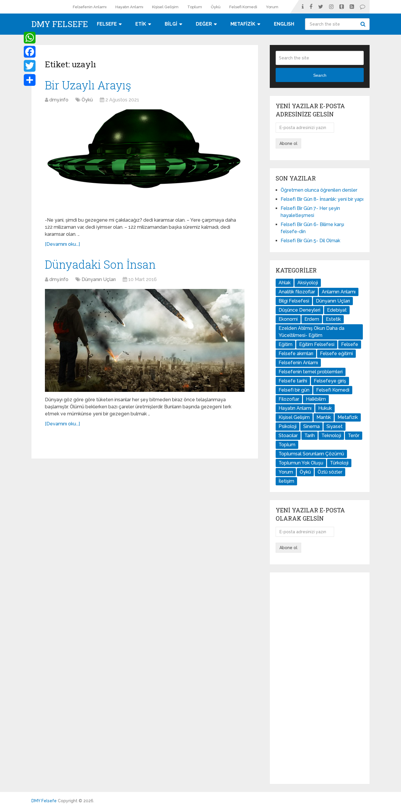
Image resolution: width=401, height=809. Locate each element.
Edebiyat (337, 310)
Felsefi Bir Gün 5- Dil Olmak (310, 240)
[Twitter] (30, 66)
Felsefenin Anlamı (90, 7)
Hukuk (325, 408)
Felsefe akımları (296, 353)
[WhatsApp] (30, 38)
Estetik (333, 319)
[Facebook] (30, 52)
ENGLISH (284, 24)
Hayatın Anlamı (129, 7)
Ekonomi (288, 319)
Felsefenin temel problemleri (311, 372)
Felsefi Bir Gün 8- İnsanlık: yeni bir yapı (322, 199)
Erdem (311, 319)
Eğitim (285, 344)
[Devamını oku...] (62, 244)
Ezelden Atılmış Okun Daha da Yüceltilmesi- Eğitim (311, 331)
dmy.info (58, 100)
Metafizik (348, 417)
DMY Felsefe (59, 24)
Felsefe (349, 344)
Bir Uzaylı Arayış (88, 85)
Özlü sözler (330, 472)
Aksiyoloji (307, 282)
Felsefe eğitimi (336, 353)
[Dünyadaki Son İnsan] (145, 340)
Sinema (311, 426)
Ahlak (285, 282)
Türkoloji (339, 463)
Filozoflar (289, 399)
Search (364, 24)
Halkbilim (316, 399)
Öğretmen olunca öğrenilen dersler (319, 190)
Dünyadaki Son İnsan (100, 264)
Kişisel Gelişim (165, 7)
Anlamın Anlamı (338, 292)
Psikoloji (287, 426)
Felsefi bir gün (294, 390)
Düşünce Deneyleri (299, 310)
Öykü (215, 7)
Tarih (309, 435)
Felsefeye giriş (330, 381)
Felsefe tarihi (293, 381)
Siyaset (334, 426)
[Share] (30, 80)
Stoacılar (288, 435)
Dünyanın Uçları (99, 279)
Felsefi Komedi (243, 7)
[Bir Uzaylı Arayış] (145, 160)
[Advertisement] (320, 678)
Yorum (272, 7)
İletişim (286, 481)
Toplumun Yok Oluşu (301, 463)
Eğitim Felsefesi (316, 344)
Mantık (323, 417)
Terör (353, 435)
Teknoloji (331, 435)
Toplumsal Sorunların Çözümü (311, 454)
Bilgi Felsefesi (294, 301)
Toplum (194, 7)
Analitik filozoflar (297, 292)
